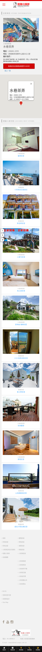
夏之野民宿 (21, 392)
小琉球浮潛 (22, 576)
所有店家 (5, 546)
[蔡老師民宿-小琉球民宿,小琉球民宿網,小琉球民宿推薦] (21, 206)
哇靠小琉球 (6, 553)
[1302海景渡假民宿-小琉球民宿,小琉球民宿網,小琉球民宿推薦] (21, 341)
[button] (21, 103)
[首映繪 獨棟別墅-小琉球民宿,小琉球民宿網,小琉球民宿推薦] (21, 308)
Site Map (5, 602)
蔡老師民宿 (21, 223)
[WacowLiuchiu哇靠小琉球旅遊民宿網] (21, 4)
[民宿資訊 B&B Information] (2, 230)
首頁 (4, 538)
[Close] (31, 83)
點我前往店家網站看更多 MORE (19, 66)
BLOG (4, 591)
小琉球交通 (22, 572)
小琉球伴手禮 (23, 568)
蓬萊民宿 (21, 156)
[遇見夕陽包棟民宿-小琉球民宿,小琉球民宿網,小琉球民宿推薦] (21, 510)
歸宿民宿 (21, 459)
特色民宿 (21, 542)
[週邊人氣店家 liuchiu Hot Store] (2, 239)
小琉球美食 (22, 565)
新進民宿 (21, 221)
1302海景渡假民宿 (21, 358)
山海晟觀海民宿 (21, 493)
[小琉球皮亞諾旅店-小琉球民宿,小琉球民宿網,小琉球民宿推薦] (21, 173)
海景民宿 (21, 187)
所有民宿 (5, 542)
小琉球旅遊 (22, 561)
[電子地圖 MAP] (2, 235)
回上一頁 (8, 71)
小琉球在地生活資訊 (9, 549)
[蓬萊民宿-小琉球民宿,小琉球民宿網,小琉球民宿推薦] (21, 139)
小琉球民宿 (21, 153)
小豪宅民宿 (21, 257)
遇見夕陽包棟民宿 (21, 527)
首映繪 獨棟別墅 (21, 324)
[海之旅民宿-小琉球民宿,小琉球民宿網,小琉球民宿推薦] (21, 274)
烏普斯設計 (6, 599)
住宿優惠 (5, 557)
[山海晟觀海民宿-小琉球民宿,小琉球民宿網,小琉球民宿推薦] (21, 476)
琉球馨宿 (21, 425)
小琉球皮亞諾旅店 (21, 190)
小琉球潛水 (22, 584)
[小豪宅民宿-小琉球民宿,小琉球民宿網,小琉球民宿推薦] (21, 240)
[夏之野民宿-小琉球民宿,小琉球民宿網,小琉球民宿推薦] (21, 375)
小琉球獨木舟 (23, 580)
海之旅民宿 (21, 291)
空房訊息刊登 (7, 595)
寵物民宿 (21, 538)
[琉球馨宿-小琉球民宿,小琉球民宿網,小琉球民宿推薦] (21, 409)
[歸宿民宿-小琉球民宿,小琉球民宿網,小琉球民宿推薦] (21, 442)
